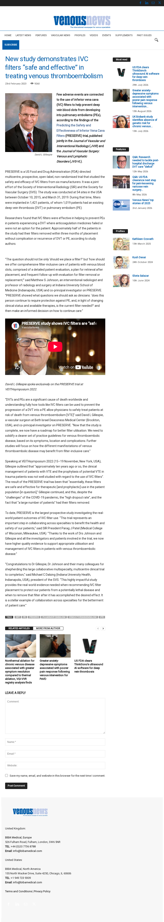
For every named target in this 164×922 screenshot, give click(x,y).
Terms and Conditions (18, 891)
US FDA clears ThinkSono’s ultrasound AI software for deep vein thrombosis (145, 74)
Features (41, 35)
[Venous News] (82, 22)
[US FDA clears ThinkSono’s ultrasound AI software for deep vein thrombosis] (89, 645)
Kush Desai (139, 257)
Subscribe (10, 44)
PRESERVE (34, 617)
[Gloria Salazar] (121, 280)
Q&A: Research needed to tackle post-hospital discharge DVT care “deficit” (145, 162)
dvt (18, 617)
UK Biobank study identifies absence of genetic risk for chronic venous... (144, 121)
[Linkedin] (146, 3)
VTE (102, 617)
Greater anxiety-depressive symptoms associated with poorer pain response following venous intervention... (145, 98)
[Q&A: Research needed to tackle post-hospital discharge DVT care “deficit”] (121, 162)
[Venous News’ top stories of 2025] (121, 205)
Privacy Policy (42, 891)
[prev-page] (98, 628)
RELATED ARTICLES (19, 628)
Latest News (23, 35)
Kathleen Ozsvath (143, 239)
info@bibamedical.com (27, 851)
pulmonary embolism (53, 617)
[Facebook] (140, 3)
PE (24, 617)
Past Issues (144, 35)
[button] (156, 40)
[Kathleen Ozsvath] (121, 244)
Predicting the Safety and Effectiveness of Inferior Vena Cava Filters (81, 130)
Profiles (80, 35)
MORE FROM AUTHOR (48, 628)
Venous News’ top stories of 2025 (143, 202)
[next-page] (103, 628)
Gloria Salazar (140, 275)
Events (106, 35)
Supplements (124, 35)
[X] (159, 3)
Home (7, 35)
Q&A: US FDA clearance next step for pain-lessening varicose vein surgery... (144, 183)
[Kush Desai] (121, 262)
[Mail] (153, 3)
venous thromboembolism (83, 617)
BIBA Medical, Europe (18, 837)
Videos (94, 35)
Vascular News (60, 35)
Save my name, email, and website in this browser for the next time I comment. (57, 775)
